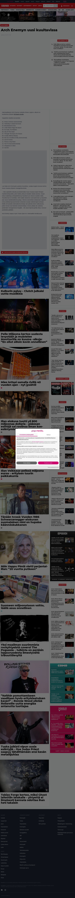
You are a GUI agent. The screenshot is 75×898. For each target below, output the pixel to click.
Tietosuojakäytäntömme (53, 467)
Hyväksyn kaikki (48, 462)
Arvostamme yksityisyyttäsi (26, 434)
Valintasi (48, 434)
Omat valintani (26, 462)
